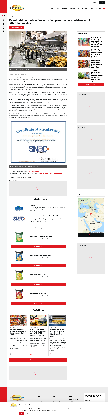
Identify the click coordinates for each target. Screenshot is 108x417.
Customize (29, 413)
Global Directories (42, 400)
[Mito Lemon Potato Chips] (38, 278)
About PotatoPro (73, 399)
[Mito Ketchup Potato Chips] (38, 297)
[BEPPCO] (38, 207)
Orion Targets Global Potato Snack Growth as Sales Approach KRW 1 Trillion (96, 64)
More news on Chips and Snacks (38, 360)
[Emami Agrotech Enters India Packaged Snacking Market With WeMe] (38, 335)
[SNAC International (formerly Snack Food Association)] (38, 218)
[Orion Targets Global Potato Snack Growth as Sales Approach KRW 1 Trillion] (18, 335)
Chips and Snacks (21, 177)
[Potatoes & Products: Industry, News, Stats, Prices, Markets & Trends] (16, 9)
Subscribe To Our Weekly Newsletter (91, 399)
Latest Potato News (58, 400)
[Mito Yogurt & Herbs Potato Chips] (38, 240)
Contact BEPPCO (38, 246)
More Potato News (90, 84)
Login (94, 2)
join (102, 2)
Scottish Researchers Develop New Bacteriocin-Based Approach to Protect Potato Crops (97, 76)
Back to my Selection (17, 27)
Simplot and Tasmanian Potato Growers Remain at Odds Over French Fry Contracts (97, 53)
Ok (22, 413)
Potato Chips (31, 177)
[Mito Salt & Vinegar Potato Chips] (38, 259)
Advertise (71, 401)
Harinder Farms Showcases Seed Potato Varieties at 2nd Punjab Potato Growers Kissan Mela (96, 42)
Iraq (92, 235)
